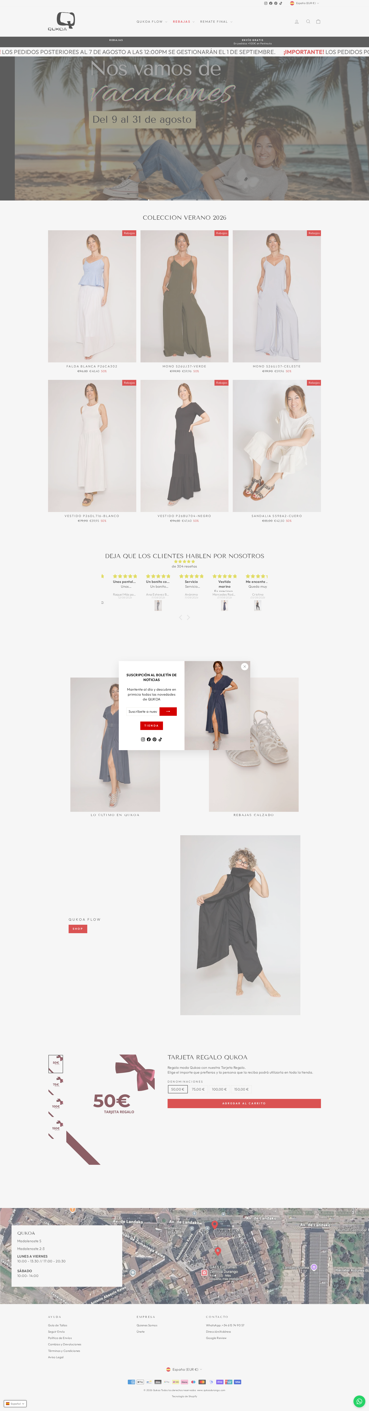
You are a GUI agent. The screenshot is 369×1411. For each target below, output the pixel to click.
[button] (15, 1403)
